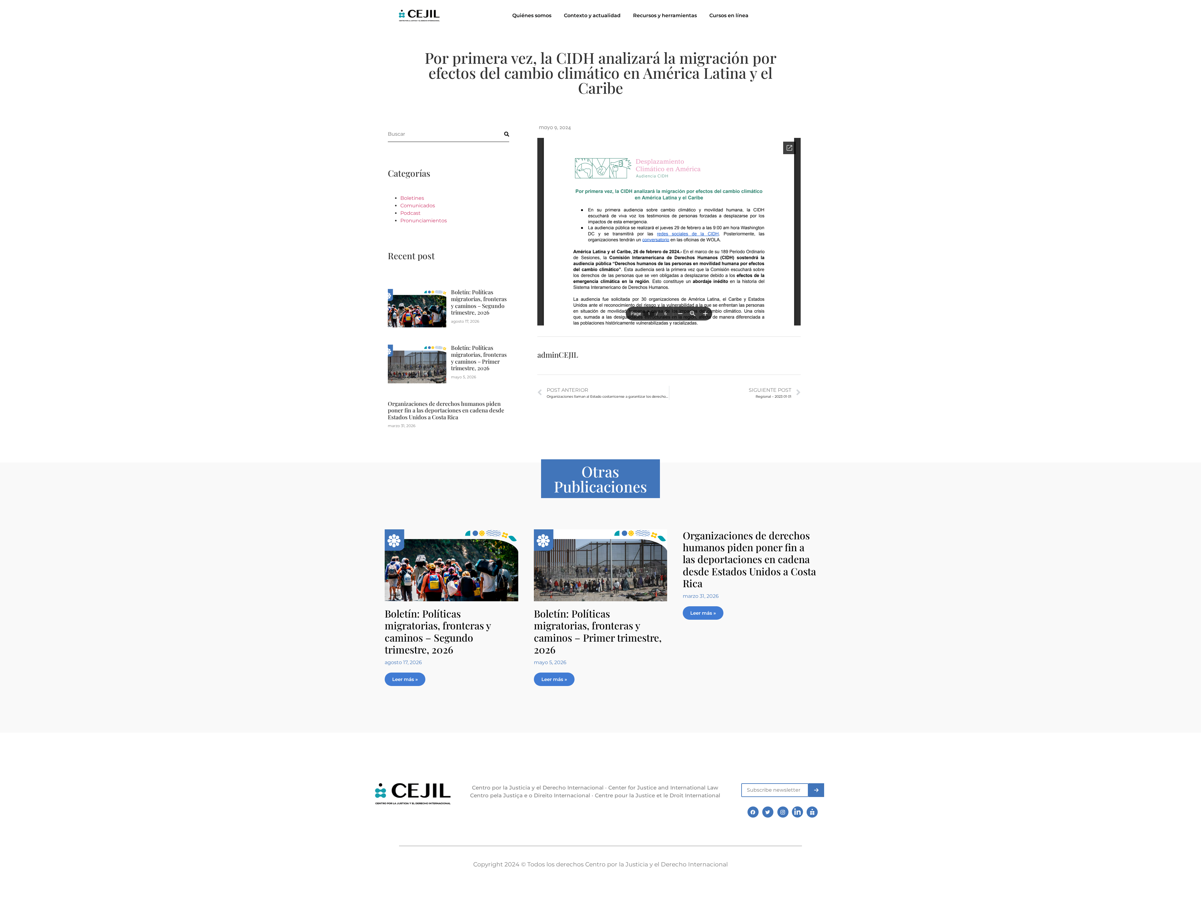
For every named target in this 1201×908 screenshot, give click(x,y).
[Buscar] (501, 134)
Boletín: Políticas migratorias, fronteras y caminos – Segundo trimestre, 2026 (479, 302)
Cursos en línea (728, 15)
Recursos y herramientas (665, 15)
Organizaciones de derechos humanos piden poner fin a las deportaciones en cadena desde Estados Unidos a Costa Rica (446, 410)
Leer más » (405, 679)
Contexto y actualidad (592, 15)
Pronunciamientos (423, 221)
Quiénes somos (531, 15)
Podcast (410, 213)
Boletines (412, 198)
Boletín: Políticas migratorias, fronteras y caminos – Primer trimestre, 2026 (479, 358)
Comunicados (417, 206)
